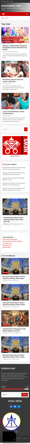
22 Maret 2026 (6, 51)
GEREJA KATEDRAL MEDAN (9, 239)
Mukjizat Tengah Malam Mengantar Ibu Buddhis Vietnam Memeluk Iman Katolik (14, 47)
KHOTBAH (5, 272)
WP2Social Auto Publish (8, 443)
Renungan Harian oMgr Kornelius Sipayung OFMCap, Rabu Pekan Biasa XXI (13, 278)
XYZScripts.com (23, 443)
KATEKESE (5, 325)
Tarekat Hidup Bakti (18, 41)
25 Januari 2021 (6, 83)
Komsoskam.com (11, 5)
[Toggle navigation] (3, 14)
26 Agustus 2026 (6, 280)
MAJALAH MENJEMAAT (16, 37)
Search (26, 129)
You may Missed (8, 256)
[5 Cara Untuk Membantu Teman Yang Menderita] (15, 101)
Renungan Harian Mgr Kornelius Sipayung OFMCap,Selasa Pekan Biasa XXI (13, 304)
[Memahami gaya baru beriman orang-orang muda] (15, 69)
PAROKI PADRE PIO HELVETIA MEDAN (12, 241)
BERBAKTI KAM (6, 247)
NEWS (17, 39)
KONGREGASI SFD (7, 245)
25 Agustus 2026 (6, 306)
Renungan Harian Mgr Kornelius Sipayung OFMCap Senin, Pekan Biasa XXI (13, 357)
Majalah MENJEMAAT (9, 39)
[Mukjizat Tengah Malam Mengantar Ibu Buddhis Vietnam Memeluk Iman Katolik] (15, 35)
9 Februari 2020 (6, 115)
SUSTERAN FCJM (7, 243)
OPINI (4, 75)
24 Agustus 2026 (6, 333)
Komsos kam (14, 51)
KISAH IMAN (6, 37)
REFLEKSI (9, 107)
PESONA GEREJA (7, 41)
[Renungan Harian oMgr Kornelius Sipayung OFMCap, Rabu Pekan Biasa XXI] (15, 199)
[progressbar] (15, 389)
